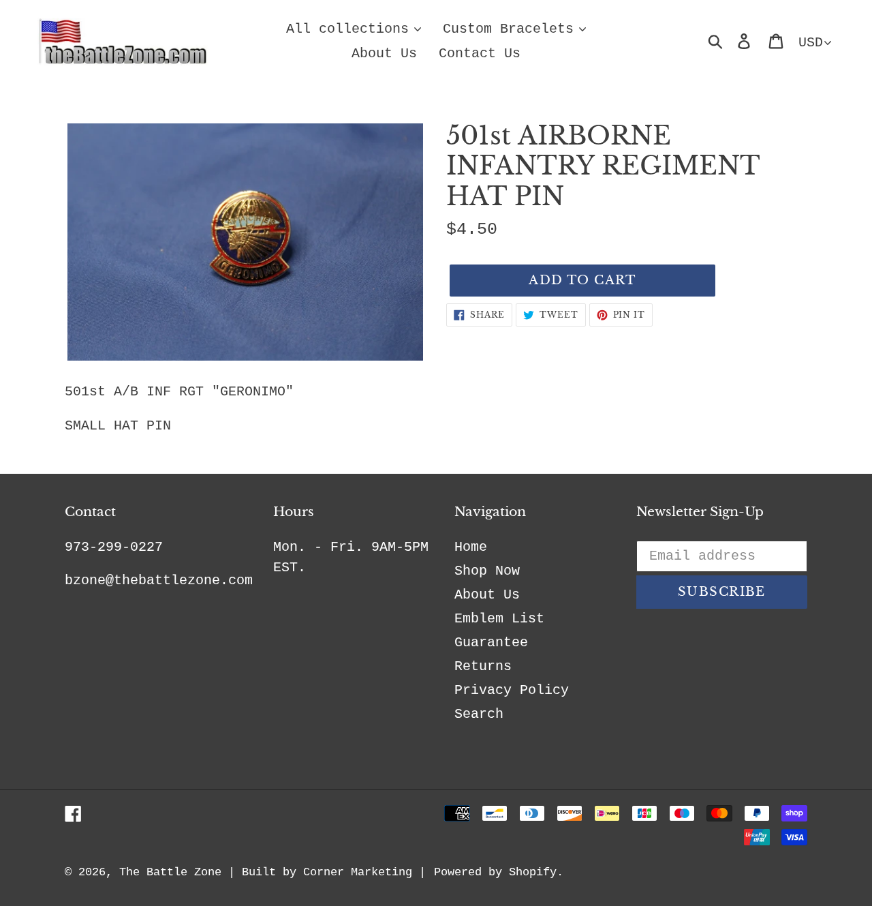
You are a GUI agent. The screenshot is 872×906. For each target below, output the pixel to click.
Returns (483, 666)
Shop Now (487, 571)
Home (470, 547)
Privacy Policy (511, 690)
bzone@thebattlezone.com (159, 580)
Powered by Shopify (495, 872)
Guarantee (491, 642)
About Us (487, 595)
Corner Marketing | (364, 872)
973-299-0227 (114, 547)
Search (478, 714)
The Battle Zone (170, 872)
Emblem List (499, 618)
